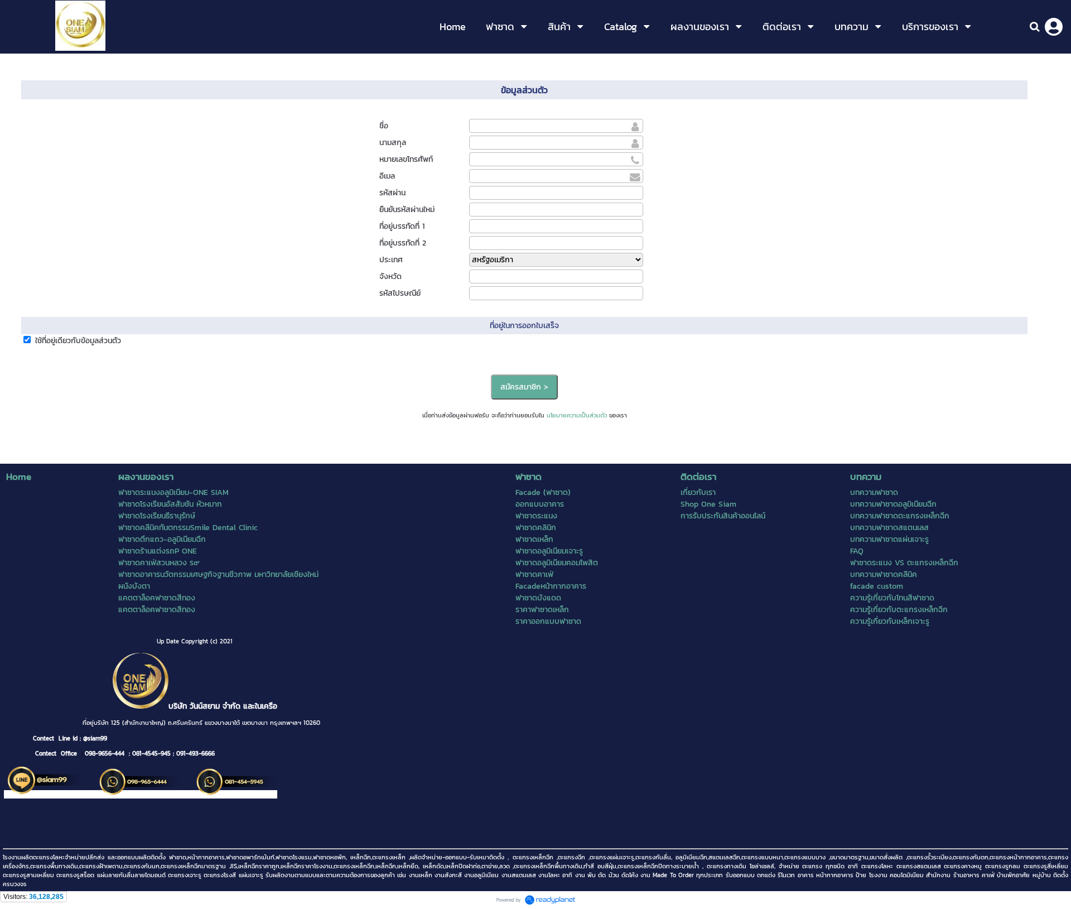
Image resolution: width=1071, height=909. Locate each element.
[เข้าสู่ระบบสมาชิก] (1054, 27)
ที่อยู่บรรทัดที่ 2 (402, 243)
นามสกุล (392, 142)
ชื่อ (383, 126)
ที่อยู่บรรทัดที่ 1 (401, 226)
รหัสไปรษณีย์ (400, 293)
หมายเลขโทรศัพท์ (406, 159)
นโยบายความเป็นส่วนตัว (577, 415)
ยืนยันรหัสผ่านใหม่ (407, 209)
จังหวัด (390, 276)
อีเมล (387, 176)
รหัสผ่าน (392, 193)
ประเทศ (391, 260)
